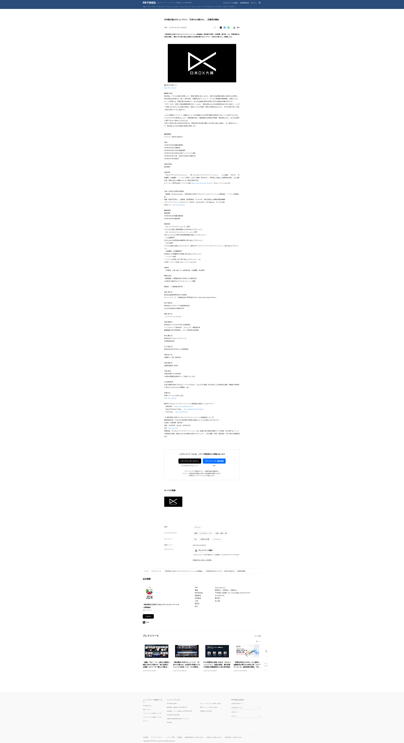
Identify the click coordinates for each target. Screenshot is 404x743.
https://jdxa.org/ (220, 587)
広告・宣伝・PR (221, 533)
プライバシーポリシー (157, 737)
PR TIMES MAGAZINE (173, 715)
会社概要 (145, 737)
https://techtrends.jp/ (182, 412)
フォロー (148, 616)
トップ (146, 571)
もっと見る (257, 636)
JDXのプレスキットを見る (202, 560)
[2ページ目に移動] (257, 641)
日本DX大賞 (205, 539)
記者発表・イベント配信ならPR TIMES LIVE (179, 711)
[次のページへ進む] (267, 651)
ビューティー (185, 7)
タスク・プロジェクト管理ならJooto (210, 703)
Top (144, 7)
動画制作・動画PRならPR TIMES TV (177, 707)
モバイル (161, 7)
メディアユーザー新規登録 (214, 461)
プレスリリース (156, 571)
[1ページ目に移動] (256, 641)
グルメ (225, 7)
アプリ (168, 7)
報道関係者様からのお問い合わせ (194, 737)
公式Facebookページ (237, 703)
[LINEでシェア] (228, 27)
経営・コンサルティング (203, 533)
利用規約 (179, 737)
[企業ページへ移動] (149, 593)
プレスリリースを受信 (230, 3)
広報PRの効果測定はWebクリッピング (178, 719)
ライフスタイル (208, 7)
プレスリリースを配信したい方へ (152, 717)
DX (195, 539)
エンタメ (176, 7)
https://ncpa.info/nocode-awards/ (201, 183)
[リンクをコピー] (238, 27)
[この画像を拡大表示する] (173, 501)
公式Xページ (234, 712)
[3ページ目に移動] (258, 641)
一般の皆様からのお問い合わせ (233, 737)
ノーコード (217, 539)
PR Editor (169, 722)
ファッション (196, 7)
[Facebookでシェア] (224, 27)
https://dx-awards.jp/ (170, 88)
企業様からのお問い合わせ (213, 737)
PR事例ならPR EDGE (206, 711)
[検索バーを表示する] (259, 2)
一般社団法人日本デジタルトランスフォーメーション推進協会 (183, 571)
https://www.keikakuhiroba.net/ (184, 406)
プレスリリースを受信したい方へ (152, 713)
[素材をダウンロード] (234, 27)
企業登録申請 (244, 3)
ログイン (254, 3)
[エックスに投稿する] (221, 27)
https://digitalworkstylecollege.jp (194, 409)
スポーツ (233, 7)
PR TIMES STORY (172, 703)
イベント (197, 527)
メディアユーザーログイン (189, 461)
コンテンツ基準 (170, 737)
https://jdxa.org (173, 428)
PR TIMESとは (147, 706)
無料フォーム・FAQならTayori (209, 707)
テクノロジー (152, 7)
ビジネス (218, 7)
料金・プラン (147, 709)
